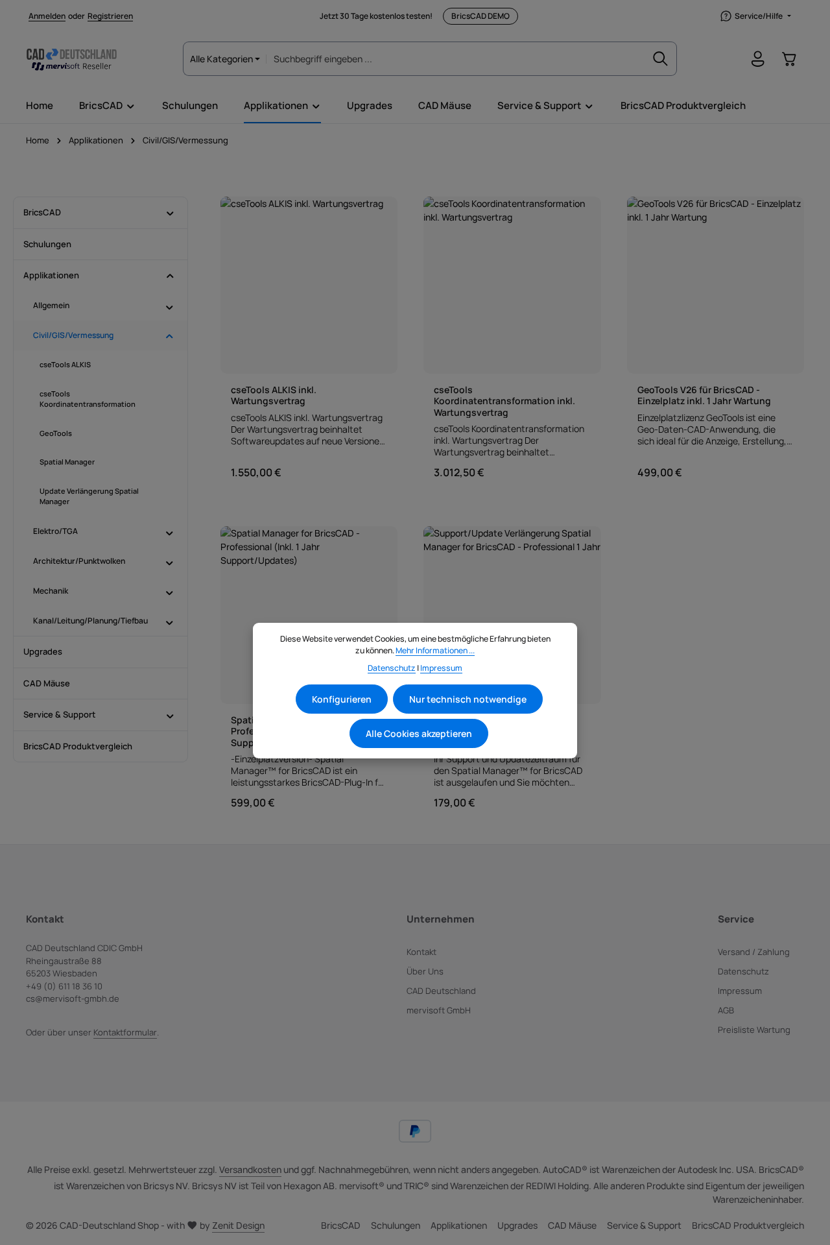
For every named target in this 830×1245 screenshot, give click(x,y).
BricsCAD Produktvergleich (748, 1225)
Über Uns (425, 971)
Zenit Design (238, 1225)
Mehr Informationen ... (435, 650)
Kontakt (421, 952)
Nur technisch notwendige (468, 699)
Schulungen (395, 1225)
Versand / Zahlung (754, 952)
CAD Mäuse (572, 1225)
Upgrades (517, 1225)
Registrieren (110, 15)
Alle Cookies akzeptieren (419, 733)
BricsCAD (341, 1225)
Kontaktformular (125, 1032)
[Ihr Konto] (757, 59)
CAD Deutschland (441, 991)
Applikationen (459, 1225)
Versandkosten (250, 1169)
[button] (170, 213)
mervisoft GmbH (439, 1010)
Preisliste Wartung (754, 1029)
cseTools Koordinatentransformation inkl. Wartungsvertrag (504, 401)
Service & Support (644, 1225)
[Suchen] (661, 59)
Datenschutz (743, 971)
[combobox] (455, 59)
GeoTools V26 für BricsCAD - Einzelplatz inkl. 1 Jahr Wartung (704, 395)
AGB (726, 1010)
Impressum (740, 991)
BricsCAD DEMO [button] (480, 15)
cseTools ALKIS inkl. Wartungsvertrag (273, 395)
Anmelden (47, 15)
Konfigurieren (342, 699)
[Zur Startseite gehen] (71, 59)
